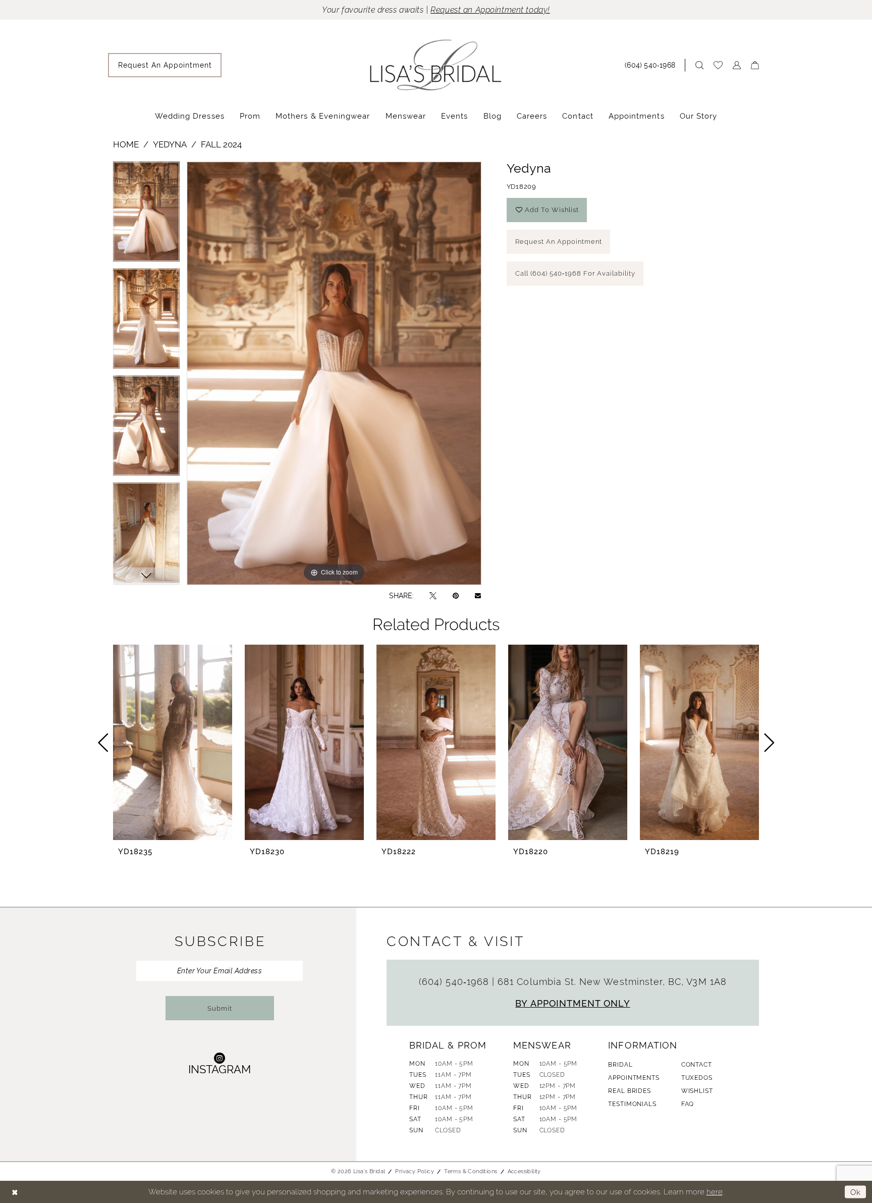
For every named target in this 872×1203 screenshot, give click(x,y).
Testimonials (632, 1104)
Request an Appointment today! (490, 10)
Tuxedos (697, 1077)
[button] (737, 65)
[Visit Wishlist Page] (718, 65)
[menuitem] (165, 65)
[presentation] (172, 742)
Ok (855, 1191)
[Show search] (699, 65)
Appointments (633, 1077)
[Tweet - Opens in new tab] (433, 595)
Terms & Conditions (470, 1171)
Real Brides (629, 1090)
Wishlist (697, 1090)
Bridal (620, 1064)
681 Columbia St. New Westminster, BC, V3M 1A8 (612, 981)
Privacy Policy (414, 1171)
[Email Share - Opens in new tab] (477, 596)
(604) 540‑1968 (455, 981)
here (714, 1191)
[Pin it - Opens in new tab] (455, 595)
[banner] (436, 65)
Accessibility (524, 1171)
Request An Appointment (558, 241)
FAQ (687, 1104)
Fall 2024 (221, 144)
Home (126, 144)
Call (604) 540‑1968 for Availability (575, 273)
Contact (696, 1064)
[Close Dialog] (15, 1192)
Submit (219, 1008)
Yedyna (170, 144)
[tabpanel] (146, 215)
